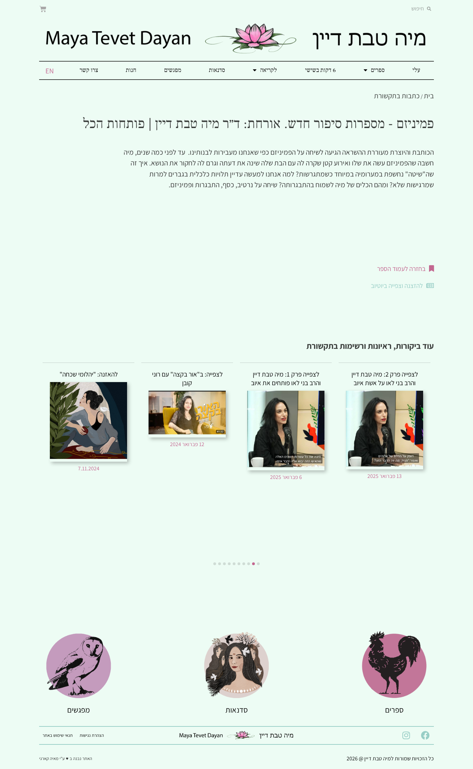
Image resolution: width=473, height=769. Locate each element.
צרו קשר (89, 70)
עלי (416, 70)
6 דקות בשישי (320, 70)
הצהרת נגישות (92, 735)
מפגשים (172, 70)
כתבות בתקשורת (397, 95)
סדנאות (217, 70)
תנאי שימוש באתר (58, 735)
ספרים (378, 70)
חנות (131, 70)
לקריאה (268, 70)
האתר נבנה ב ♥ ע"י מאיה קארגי (65, 758)
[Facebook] (425, 735)
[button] (258, 563)
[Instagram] (406, 735)
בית (429, 95)
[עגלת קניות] (43, 9)
